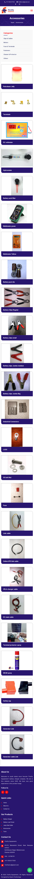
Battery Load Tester (8, 822)
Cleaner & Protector (10, 54)
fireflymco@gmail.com (24, 2)
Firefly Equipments (13, 874)
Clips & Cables (8, 38)
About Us (5, 806)
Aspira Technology (15, 877)
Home (12, 22)
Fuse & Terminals (9, 46)
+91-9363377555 (10, 2)
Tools (4, 831)
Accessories (19, 22)
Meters (6, 42)
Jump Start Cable (8, 825)
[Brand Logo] (8, 10)
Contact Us (6, 809)
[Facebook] (15, 4)
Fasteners (7, 50)
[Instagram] (19, 4)
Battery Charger (7, 819)
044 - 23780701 (10, 856)
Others (6, 58)
